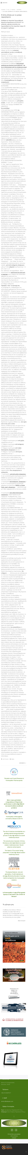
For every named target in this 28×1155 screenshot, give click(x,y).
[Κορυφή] (26, 1152)
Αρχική (3, 9)
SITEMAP (14, 1138)
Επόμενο (22, 763)
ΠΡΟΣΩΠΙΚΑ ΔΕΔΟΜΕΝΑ (14, 1134)
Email (12, 759)
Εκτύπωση (5, 759)
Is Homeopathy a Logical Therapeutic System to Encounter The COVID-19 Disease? (14, 894)
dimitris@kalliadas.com (7, 1101)
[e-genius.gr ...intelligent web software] (6, 1147)
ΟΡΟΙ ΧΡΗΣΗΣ (14, 1136)
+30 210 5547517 (6, 1093)
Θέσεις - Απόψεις (16, 9)
